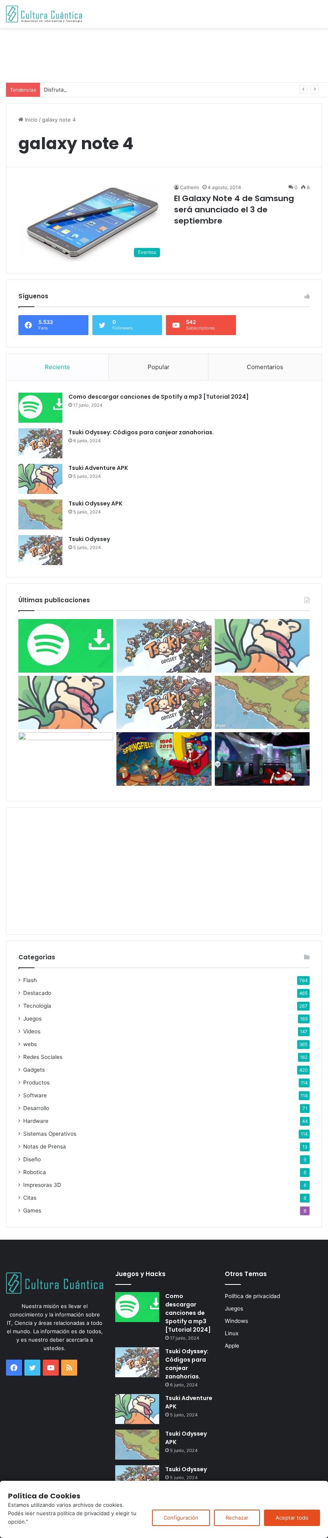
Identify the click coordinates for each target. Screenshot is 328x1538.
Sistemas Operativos (49, 1134)
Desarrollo (36, 1108)
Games (32, 1210)
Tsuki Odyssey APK (95, 503)
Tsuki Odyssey (89, 539)
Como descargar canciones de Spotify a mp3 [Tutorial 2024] (158, 397)
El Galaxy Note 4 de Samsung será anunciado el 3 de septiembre (234, 209)
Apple (232, 1345)
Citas (29, 1197)
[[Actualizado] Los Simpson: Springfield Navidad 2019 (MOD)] (163, 758)
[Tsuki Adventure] (262, 646)
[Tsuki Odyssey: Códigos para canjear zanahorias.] (40, 443)
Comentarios (265, 367)
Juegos (32, 1018)
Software (35, 1095)
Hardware (35, 1121)
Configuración (181, 1517)
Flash (30, 980)
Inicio (30, 119)
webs (30, 1044)
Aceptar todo (292, 1517)
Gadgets (34, 1070)
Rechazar (237, 1517)
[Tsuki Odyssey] (40, 550)
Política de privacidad (252, 1296)
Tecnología (37, 1006)
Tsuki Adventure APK (98, 468)
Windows (236, 1321)
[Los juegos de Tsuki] (65, 759)
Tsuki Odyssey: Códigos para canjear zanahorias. (141, 432)
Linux (231, 1333)
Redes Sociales (42, 1057)
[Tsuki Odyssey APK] (40, 514)
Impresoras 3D (42, 1185)
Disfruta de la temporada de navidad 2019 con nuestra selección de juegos (137, 89)
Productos (36, 1082)
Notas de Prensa (44, 1146)
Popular (159, 367)
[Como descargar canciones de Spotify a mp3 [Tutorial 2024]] (40, 408)
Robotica (34, 1172)
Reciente (57, 367)
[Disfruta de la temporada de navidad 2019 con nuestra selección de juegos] (262, 758)
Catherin (189, 187)
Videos (31, 1031)
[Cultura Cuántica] (44, 14)
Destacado (37, 993)
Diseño (32, 1159)
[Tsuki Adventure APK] (40, 479)
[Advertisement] (164, 54)
